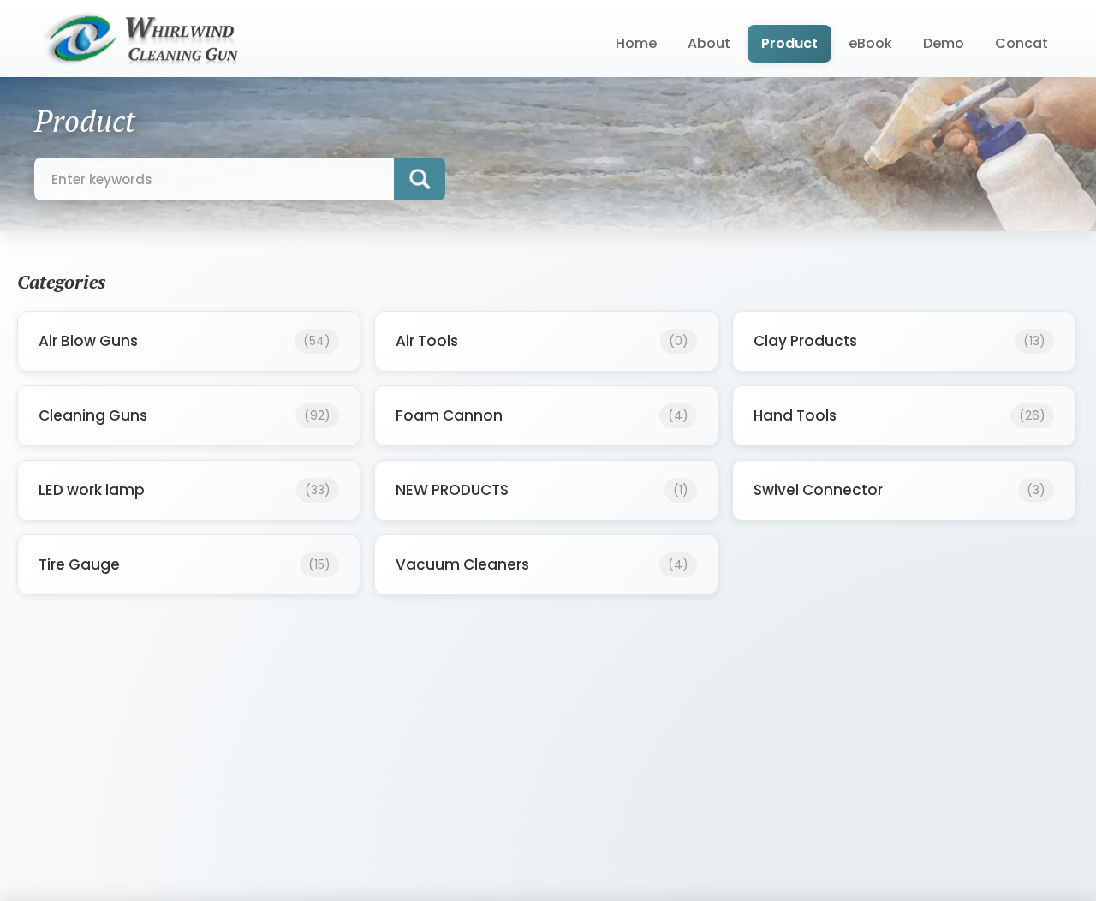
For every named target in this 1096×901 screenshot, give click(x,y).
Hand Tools (899, 415)
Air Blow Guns (185, 341)
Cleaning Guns (185, 415)
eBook (870, 43)
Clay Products (899, 341)
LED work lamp (185, 490)
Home (636, 43)
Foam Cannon (542, 415)
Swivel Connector (899, 490)
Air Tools (542, 341)
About (709, 43)
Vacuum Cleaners (542, 564)
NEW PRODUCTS (542, 490)
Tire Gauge (185, 564)
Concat (1021, 43)
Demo (943, 43)
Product (789, 43)
